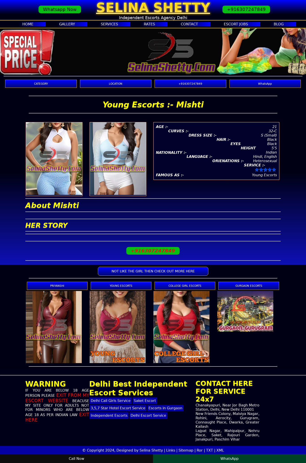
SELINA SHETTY (153, 7)
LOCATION (115, 83)
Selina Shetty (151, 450)
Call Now (76, 458)
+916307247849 (246, 9)
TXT (209, 450)
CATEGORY (41, 83)
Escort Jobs (236, 24)
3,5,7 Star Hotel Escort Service (118, 408)
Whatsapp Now (60, 9)
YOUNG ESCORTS (121, 285)
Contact (189, 24)
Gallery (67, 24)
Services (109, 24)
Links (170, 450)
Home (27, 24)
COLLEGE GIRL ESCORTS (184, 285)
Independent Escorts (109, 415)
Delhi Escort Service (148, 415)
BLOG (279, 24)
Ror (200, 450)
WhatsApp (265, 83)
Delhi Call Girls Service (111, 401)
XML (220, 450)
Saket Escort (145, 401)
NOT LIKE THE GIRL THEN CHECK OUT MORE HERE (153, 271)
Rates (149, 24)
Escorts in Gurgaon (165, 408)
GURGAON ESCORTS (248, 285)
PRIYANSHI (57, 285)
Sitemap (186, 450)
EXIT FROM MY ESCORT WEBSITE (57, 397)
